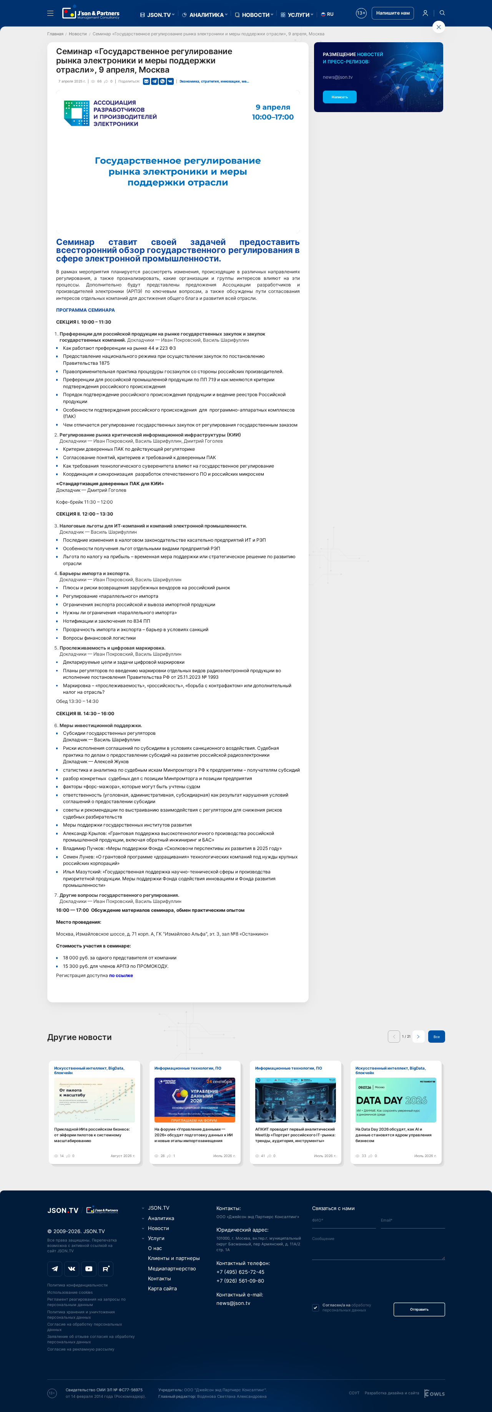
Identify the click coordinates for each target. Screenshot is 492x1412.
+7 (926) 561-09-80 (240, 1281)
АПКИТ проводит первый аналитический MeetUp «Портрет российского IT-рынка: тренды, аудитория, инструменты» (295, 1135)
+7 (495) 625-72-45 (240, 1272)
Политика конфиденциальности (77, 1285)
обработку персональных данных (346, 1308)
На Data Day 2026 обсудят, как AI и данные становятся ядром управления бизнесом (394, 1135)
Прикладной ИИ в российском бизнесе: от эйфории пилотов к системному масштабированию (92, 1135)
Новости (255, 15)
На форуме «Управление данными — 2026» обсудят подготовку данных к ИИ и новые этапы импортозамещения (194, 1135)
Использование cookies (70, 1292)
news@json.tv (338, 77)
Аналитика (206, 15)
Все (437, 1037)
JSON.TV (159, 15)
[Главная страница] (91, 12)
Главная (55, 33)
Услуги (298, 15)
